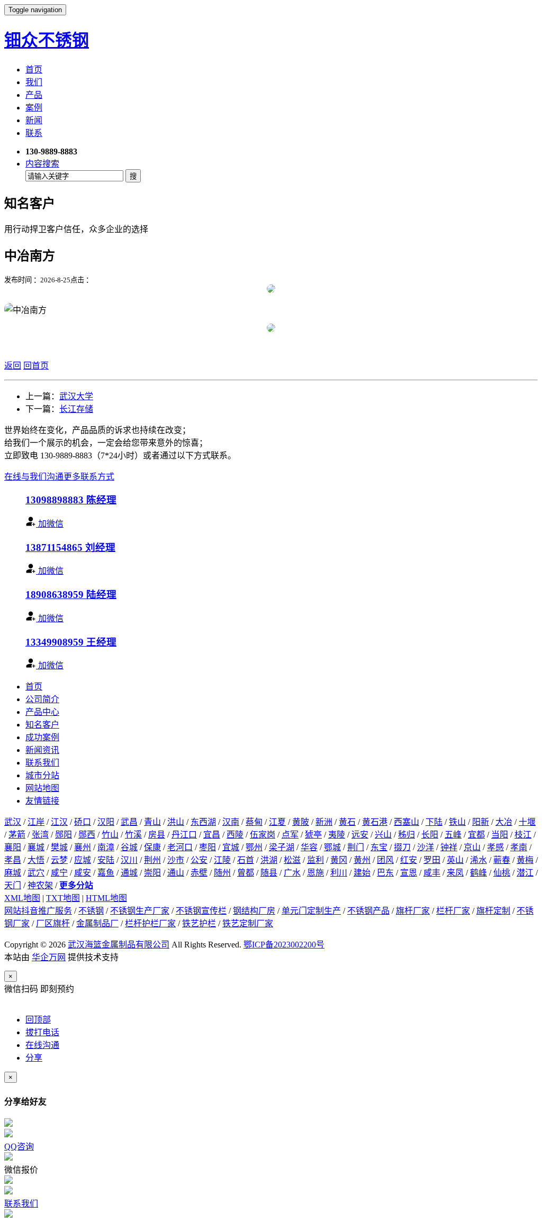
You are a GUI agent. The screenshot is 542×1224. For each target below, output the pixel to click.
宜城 (230, 847)
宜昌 (211, 834)
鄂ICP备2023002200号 (283, 944)
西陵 (235, 834)
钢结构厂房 (254, 910)
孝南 (518, 847)
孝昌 (12, 859)
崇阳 (152, 872)
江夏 (277, 821)
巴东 (385, 872)
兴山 (383, 834)
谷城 (129, 847)
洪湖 (268, 859)
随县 (268, 872)
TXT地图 (63, 898)
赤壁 (199, 872)
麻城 (12, 872)
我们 (33, 82)
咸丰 (431, 872)
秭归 (406, 834)
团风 (385, 859)
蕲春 (501, 859)
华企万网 (49, 957)
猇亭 (313, 834)
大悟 (36, 859)
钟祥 (448, 847)
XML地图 (22, 898)
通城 (129, 872)
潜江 (525, 872)
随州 (222, 872)
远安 (359, 834)
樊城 (59, 847)
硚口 (82, 821)
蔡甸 (254, 821)
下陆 (434, 821)
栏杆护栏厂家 (150, 923)
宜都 (476, 834)
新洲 (323, 821)
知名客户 (42, 724)
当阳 (499, 834)
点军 (290, 834)
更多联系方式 (89, 476)
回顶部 (38, 1019)
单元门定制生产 (311, 910)
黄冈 (338, 859)
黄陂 (300, 821)
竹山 (110, 834)
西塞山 (406, 821)
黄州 (362, 859)
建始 (362, 872)
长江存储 (76, 408)
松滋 (292, 859)
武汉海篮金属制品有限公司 (118, 944)
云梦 (59, 859)
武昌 (129, 821)
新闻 (33, 120)
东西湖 (203, 821)
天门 (12, 885)
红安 (408, 859)
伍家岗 (262, 834)
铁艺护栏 (199, 923)
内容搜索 (42, 163)
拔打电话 (42, 1032)
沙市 (175, 859)
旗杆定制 (493, 910)
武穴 (36, 872)
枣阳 (207, 847)
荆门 (355, 847)
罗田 (431, 859)
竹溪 (133, 834)
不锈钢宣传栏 (201, 910)
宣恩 (408, 872)
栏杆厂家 (453, 910)
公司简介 (42, 699)
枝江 (522, 834)
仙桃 (501, 872)
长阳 (429, 834)
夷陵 (336, 834)
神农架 (40, 885)
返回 (12, 365)
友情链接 (42, 800)
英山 (455, 859)
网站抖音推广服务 (38, 910)
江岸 (36, 821)
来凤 (455, 872)
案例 (33, 107)
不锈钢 (91, 910)
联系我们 (42, 762)
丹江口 (184, 834)
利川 (338, 872)
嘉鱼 (105, 872)
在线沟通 (42, 1045)
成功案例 (42, 737)
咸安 (82, 872)
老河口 (180, 847)
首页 (33, 69)
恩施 (315, 872)
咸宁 (59, 872)
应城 (82, 859)
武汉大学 (76, 396)
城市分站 (42, 775)
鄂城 (332, 847)
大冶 (503, 821)
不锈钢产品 (368, 910)
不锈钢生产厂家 (139, 910)
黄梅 (525, 859)
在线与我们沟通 (34, 476)
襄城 (36, 847)
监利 (315, 859)
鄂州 (254, 847)
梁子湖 (281, 847)
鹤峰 (478, 872)
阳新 (480, 821)
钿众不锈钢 (46, 40)
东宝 (379, 847)
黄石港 (374, 821)
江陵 (222, 859)
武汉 (12, 821)
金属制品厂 (97, 923)
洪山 (175, 821)
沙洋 (425, 847)
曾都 (245, 872)
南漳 (105, 847)
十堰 (527, 821)
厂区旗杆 (53, 923)
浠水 (478, 859)
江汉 (59, 821)
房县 (156, 834)
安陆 (105, 859)
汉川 (129, 859)
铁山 (457, 821)
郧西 (86, 834)
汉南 (230, 821)
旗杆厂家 (413, 910)
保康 (152, 847)
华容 (309, 847)
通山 (175, 872)
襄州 (82, 847)
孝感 (495, 847)
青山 (152, 821)
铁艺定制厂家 (247, 923)
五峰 (453, 834)
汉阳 (105, 821)
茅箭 (16, 834)
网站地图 (42, 788)
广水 (292, 872)
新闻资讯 (42, 750)
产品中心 (42, 711)
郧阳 (63, 834)
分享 (33, 1057)
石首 (245, 859)
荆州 (152, 859)
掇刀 (402, 847)
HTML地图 (106, 898)
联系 (33, 132)
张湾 (40, 834)
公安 (199, 859)
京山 (472, 847)
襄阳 (12, 847)
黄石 (347, 821)
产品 (33, 94)
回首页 (36, 365)
